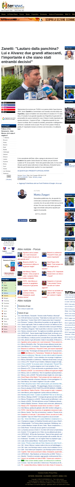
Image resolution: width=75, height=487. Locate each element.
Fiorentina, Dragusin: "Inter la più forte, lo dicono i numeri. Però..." (42, 329)
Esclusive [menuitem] (43, 14)
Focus (24, 175)
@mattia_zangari (37, 177)
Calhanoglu (6, 152)
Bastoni (5, 145)
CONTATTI (55, 476)
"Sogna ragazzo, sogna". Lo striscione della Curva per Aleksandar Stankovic (46, 326)
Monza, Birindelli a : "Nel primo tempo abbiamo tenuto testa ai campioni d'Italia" (48, 344)
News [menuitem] (28, 14)
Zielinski (5, 154)
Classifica (5, 279)
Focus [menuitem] (21, 14)
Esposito (5, 161)
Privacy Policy (53, 473)
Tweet (34, 220)
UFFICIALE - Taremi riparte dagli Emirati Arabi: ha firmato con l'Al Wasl (44, 333)
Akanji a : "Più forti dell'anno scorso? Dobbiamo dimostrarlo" (42, 401)
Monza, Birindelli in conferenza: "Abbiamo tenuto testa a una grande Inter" (45, 359)
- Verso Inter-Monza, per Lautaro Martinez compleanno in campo (43, 419)
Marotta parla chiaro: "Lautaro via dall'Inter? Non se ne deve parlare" (43, 395)
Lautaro (5, 159)
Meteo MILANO (9, 257)
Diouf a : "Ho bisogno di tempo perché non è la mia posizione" (42, 351)
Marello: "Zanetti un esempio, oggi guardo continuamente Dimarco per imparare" (47, 456)
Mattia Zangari (23, 177)
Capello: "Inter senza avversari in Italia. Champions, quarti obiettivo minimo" (45, 452)
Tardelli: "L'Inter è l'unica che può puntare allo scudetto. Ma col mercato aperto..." (47, 436)
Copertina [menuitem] (34, 14)
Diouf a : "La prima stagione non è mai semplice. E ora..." (40, 366)
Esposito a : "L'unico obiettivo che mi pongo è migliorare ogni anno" (45, 357)
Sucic (4, 166)
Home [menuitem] (3, 14)
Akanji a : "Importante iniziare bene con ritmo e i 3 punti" (55, 274)
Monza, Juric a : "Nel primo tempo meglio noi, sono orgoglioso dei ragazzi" (47, 375)
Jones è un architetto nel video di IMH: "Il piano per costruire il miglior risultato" (46, 458)
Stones (5, 168)
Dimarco (5, 157)
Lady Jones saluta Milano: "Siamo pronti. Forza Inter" (38, 441)
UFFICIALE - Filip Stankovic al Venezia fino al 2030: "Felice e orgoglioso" (45, 454)
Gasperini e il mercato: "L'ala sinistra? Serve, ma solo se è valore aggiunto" (45, 414)
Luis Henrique (6, 171)
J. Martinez (6, 137)
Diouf (4, 147)
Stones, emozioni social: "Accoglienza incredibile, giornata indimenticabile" (45, 331)
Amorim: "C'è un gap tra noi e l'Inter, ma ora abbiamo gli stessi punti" (43, 432)
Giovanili (68, 224)
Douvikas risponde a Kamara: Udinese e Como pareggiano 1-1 (41, 379)
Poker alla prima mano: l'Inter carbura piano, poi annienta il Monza (42, 384)
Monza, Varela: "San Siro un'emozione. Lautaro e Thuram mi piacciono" (44, 412)
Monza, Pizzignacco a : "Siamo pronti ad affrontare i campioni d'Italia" (45, 399)
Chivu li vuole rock (27, 309)
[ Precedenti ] (8, 253)
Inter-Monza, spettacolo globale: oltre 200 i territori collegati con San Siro (44, 408)
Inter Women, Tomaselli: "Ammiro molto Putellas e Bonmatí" (40, 315)
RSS (65, 476)
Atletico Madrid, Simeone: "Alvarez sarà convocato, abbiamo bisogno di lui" (45, 403)
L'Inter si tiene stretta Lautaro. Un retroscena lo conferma (41, 460)
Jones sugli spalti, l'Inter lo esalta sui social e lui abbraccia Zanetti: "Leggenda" (46, 324)
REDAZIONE (38, 476)
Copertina (68, 87)
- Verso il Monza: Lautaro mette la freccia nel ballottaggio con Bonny (44, 445)
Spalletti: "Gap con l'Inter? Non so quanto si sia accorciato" (40, 416)
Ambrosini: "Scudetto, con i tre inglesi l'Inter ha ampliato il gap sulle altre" (44, 438)
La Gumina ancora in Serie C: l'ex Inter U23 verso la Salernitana (42, 430)
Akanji (4, 142)
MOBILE (61, 476)
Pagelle (67, 210)
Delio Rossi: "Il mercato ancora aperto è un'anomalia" (38, 427)
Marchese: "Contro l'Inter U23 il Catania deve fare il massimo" (41, 320)
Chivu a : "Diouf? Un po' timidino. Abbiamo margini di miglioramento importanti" (48, 362)
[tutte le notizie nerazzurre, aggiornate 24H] (13, 5)
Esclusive (68, 195)
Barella (5, 149)
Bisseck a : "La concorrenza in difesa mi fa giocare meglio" (31, 264)
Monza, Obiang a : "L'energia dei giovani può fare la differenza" (43, 397)
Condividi (23, 220)
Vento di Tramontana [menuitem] (56, 14)
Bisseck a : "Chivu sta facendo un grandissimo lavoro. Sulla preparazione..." (47, 368)
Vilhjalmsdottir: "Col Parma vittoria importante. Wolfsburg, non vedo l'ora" (44, 423)
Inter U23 (68, 254)
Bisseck (5, 140)
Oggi (66, 164)
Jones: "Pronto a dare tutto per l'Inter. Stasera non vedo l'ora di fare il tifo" (44, 443)
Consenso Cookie (43, 473)
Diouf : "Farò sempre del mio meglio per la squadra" (44, 377)
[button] (9, 176)
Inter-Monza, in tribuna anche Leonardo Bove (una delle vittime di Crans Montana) (47, 337)
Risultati (9, 179)
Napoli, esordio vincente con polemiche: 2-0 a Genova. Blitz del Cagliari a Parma (47, 335)
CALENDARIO (47, 476)
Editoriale (68, 48)
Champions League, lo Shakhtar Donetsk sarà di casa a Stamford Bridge (44, 421)
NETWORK (31, 476)
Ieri (70, 164)
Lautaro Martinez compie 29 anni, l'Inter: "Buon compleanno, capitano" (44, 425)
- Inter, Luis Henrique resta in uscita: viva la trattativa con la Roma (43, 447)
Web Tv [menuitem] (67, 14)
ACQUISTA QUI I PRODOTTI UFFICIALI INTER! (33, 171)
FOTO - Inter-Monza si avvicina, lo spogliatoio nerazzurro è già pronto (30, 283)
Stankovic (6, 173)
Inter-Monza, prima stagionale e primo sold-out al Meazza (39, 392)
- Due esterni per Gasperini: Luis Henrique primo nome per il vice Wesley (46, 449)
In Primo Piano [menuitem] (13, 14)
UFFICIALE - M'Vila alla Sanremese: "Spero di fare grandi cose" (42, 434)
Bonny (5, 164)
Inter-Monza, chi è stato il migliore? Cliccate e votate (38, 381)
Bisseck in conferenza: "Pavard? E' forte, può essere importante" (54, 255)
